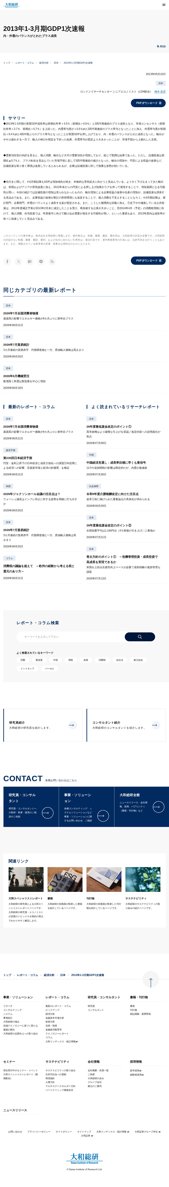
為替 (86, 660)
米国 (8, 486)
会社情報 (94, 1061)
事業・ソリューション (18, 997)
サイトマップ (84, 1131)
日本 (56, 62)
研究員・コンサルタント (104, 997)
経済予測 (10, 450)
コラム (9, 558)
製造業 (39, 660)
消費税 (102, 660)
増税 (70, 660)
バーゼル (49, 668)
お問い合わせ (15, 1131)
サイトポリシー (64, 1131)
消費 (22, 660)
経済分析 (44, 62)
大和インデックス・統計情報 (111, 1131)
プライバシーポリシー (39, 1131)
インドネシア (27, 668)
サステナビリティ (57, 1061)
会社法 (119, 660)
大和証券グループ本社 (146, 1131)
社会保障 (93, 486)
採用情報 (136, 1061)
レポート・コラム (25, 62)
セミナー (9, 1061)
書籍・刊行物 (139, 997)
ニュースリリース (15, 1110)
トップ (6, 62)
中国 (91, 455)
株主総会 (138, 660)
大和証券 (85, 1135)
